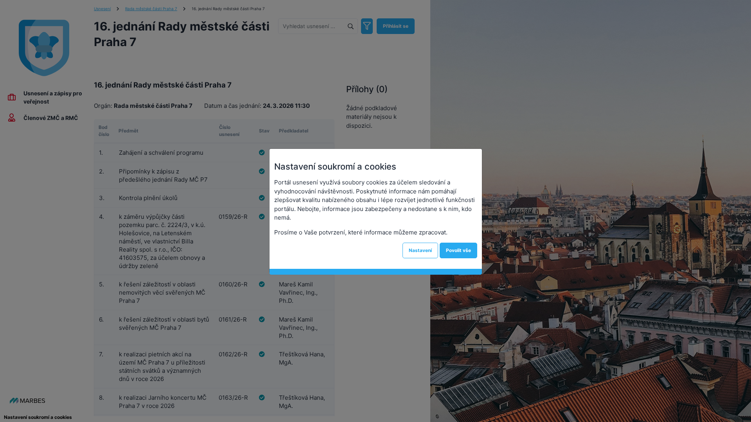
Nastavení (420, 250)
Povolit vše (458, 250)
